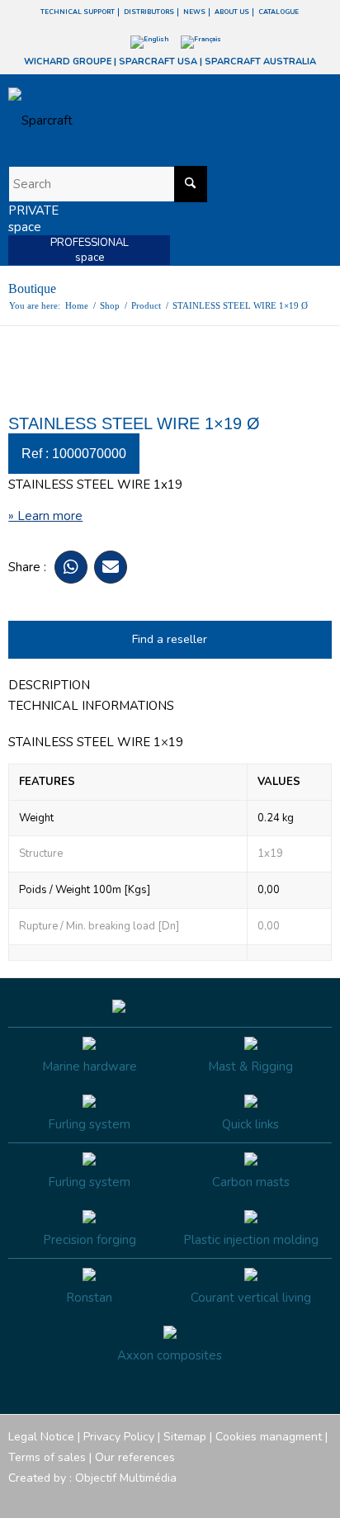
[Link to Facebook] (220, 1497)
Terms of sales (47, 1457)
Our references (135, 1457)
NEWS (194, 12)
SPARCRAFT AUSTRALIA (260, 61)
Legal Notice (41, 1437)
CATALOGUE (278, 12)
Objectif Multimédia (126, 1478)
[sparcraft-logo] (137, 120)
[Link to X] (294, 1497)
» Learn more (45, 516)
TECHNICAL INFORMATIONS (91, 706)
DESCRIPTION (49, 685)
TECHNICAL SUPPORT (77, 12)
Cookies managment (268, 1437)
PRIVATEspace (33, 218)
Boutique (32, 288)
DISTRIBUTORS (149, 12)
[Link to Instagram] (245, 1497)
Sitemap (184, 1437)
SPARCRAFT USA (158, 61)
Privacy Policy (118, 1437)
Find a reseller (169, 639)
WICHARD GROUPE (67, 61)
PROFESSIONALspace (89, 250)
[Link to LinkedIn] (319, 1497)
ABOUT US (232, 12)
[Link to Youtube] (269, 1497)
